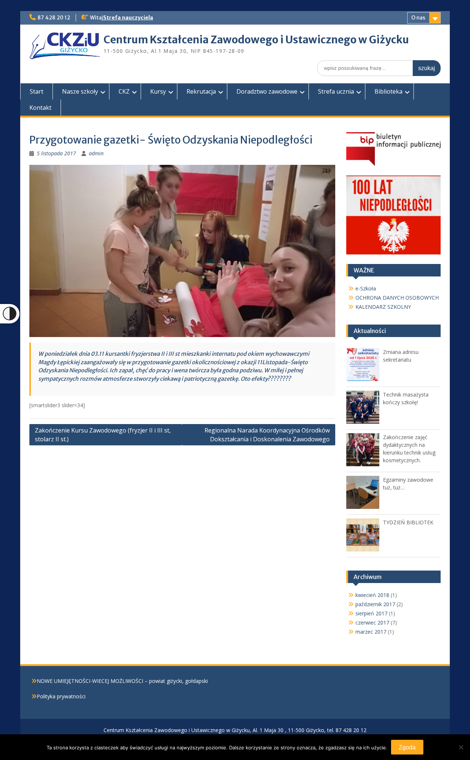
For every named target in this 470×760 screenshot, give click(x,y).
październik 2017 (375, 604)
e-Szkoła (365, 288)
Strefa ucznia (336, 91)
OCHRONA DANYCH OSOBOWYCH (397, 297)
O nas (418, 17)
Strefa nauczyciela (128, 17)
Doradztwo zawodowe (266, 91)
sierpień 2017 (371, 613)
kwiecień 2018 (372, 594)
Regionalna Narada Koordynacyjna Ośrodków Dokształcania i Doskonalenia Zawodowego (267, 434)
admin (96, 153)
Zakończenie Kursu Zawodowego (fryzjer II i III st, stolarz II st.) (103, 434)
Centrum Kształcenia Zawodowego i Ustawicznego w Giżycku (256, 39)
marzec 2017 (370, 631)
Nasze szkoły (80, 91)
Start (36, 91)
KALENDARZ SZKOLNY (383, 306)
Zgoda (407, 747)
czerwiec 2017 (372, 622)
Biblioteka (388, 91)
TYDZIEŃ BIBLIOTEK (408, 522)
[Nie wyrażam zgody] (460, 747)
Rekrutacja (201, 91)
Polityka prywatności (61, 696)
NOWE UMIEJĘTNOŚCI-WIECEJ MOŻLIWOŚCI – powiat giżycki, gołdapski (122, 680)
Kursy (158, 91)
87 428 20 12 (53, 17)
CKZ (124, 91)
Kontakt (40, 108)
